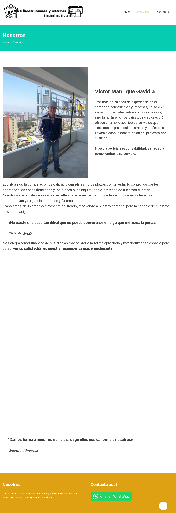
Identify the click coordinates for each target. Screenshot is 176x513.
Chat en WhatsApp (114, 496)
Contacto (163, 12)
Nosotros (143, 12)
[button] (5, 345)
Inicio (126, 12)
